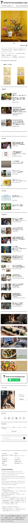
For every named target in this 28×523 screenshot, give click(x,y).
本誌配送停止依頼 (17, 461)
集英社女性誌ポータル (18, 463)
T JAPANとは (4, 453)
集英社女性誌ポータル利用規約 (7, 456)
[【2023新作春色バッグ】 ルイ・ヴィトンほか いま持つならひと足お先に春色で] (14, 64)
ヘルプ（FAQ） (17, 457)
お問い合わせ (4, 457)
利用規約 (16, 453)
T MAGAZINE (4, 465)
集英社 (3, 463)
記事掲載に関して (17, 459)
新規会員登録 (14, 431)
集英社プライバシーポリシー (20, 455)
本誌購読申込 (21, 399)
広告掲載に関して (5, 459)
